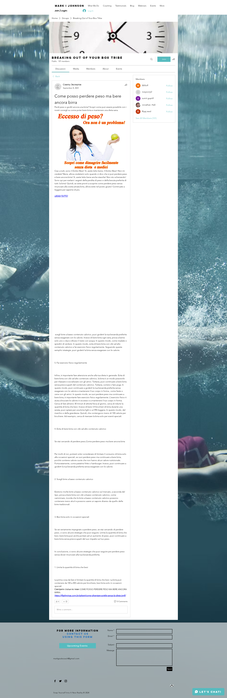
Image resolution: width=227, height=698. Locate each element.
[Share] (126, 84)
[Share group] (173, 59)
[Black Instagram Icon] (65, 681)
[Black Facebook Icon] (55, 681)
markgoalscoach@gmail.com (66, 658)
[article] (91, 348)
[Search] (151, 59)
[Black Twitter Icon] (60, 681)
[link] (60, 69)
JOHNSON (76, 5)
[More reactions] (65, 601)
